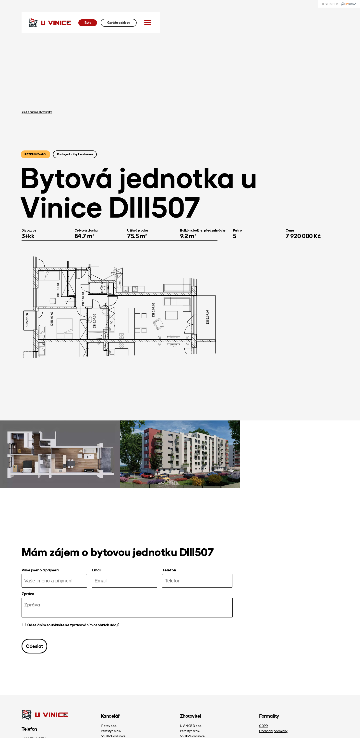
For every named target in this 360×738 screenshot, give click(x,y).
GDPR (263, 726)
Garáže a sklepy (118, 23)
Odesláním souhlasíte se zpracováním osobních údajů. (73, 625)
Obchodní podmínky (273, 731)
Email (96, 570)
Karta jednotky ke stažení (75, 154)
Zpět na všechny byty (37, 112)
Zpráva (28, 594)
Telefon (169, 570)
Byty (87, 23)
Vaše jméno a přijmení (40, 570)
